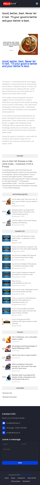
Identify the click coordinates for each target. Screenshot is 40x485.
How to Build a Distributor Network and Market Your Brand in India (23, 273)
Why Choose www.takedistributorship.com (21, 282)
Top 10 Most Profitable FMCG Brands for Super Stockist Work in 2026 (24, 256)
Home (7, 478)
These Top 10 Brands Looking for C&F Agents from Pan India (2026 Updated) (24, 248)
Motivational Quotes (10, 397)
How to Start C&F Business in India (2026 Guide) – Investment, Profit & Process (17, 164)
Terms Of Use (31, 478)
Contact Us (21, 478)
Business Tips (7, 393)
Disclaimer (26, 481)
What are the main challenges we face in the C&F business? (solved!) (25, 291)
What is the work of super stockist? (24, 355)
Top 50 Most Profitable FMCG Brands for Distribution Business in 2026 (24, 265)
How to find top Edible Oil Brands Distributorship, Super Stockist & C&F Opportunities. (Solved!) (24, 311)
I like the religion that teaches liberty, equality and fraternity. (24, 221)
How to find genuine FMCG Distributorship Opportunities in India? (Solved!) (24, 321)
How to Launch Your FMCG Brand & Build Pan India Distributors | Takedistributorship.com (24, 300)
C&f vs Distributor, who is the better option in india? (24, 338)
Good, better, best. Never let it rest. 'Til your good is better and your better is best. (19, 63)
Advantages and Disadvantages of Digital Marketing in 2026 (24, 347)
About (13, 478)
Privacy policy (15, 481)
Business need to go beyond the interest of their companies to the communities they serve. (23, 212)
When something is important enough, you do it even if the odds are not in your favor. (24, 366)
